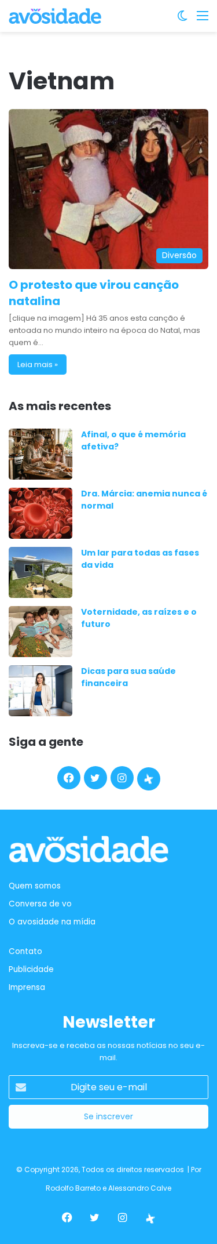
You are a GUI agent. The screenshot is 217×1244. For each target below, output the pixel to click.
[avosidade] (55, 16)
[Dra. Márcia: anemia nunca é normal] (40, 513)
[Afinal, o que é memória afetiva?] (40, 454)
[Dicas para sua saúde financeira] (40, 690)
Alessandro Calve (139, 1188)
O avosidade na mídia (52, 921)
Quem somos (35, 885)
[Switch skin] (182, 20)
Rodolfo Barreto (73, 1188)
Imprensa (27, 987)
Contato (25, 951)
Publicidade (31, 969)
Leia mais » (37, 364)
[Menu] (202, 20)
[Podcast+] (148, 778)
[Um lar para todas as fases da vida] (40, 572)
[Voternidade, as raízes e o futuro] (40, 631)
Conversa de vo (40, 903)
